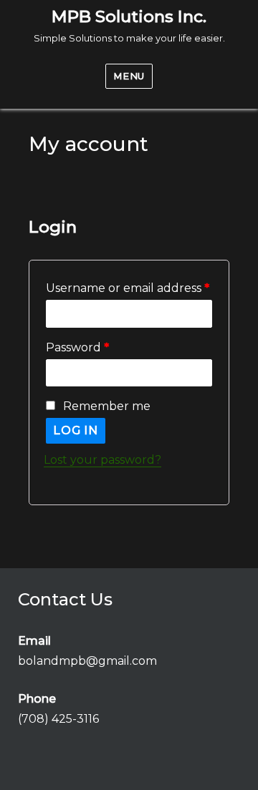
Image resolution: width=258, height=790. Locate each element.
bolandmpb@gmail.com (87, 661)
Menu (128, 76)
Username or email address (127, 288)
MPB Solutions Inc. (129, 16)
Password (77, 347)
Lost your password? (102, 460)
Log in (75, 430)
